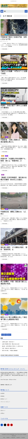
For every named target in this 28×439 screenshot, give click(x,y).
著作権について (4, 399)
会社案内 (2, 393)
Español (18, 437)
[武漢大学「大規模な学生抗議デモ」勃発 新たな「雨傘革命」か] (14, 157)
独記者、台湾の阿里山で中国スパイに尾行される (12, 346)
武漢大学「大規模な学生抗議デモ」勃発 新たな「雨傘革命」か (14, 159)
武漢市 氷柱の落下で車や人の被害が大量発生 (14, 106)
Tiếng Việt (13, 437)
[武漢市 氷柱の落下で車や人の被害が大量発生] (14, 96)
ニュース (3, 102)
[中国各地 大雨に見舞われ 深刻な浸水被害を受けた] (14, 130)
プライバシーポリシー (5, 401)
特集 (6, 34)
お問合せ (2, 413)
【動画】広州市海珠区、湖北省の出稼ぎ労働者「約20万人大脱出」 (14, 178)
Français (23, 437)
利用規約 (2, 396)
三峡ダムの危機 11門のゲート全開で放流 (14, 72)
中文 (4, 437)
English (8, 437)
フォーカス (4, 68)
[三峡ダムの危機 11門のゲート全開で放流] (14, 61)
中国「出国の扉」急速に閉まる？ (9, 348)
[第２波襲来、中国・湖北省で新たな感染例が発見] (14, 272)
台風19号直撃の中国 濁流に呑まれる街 (10, 344)
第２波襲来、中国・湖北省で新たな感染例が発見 (14, 282)
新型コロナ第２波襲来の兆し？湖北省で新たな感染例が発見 (14, 318)
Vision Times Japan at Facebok (10, 355)
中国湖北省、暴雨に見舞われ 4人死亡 (13, 212)
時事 (6, 137)
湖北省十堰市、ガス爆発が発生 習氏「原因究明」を (14, 248)
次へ (9, 334)
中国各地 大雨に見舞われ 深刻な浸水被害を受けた (14, 140)
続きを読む (5, 49)
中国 (3, 34)
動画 (9, 68)
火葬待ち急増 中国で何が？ (8, 342)
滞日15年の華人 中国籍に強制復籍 (9, 350)
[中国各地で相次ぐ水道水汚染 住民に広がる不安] (14, 27)
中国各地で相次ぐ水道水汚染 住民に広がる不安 (14, 38)
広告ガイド (3, 410)
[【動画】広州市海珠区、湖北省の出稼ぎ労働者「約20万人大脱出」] (14, 175)
